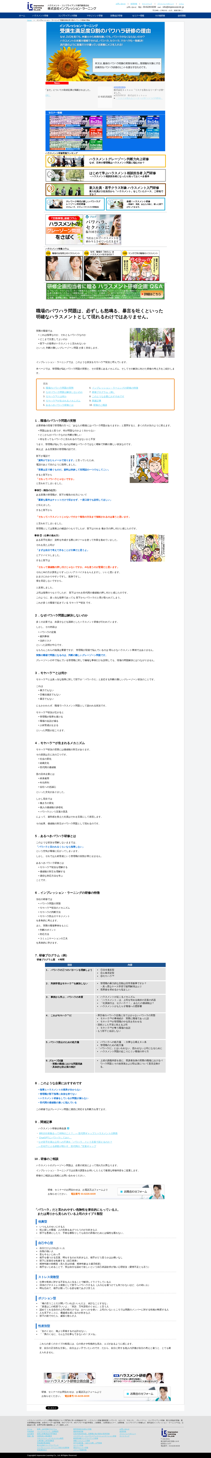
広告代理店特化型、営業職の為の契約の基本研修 (91, 1434)
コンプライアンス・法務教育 (48, 1431)
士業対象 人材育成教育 (45, 1441)
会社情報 (182, 15)
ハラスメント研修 (40, 15)
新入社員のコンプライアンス (48, 1445)
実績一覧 (30, 1436)
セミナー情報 (138, 15)
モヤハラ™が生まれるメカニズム (63, 400)
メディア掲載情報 (80, 1450)
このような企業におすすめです (108, 396)
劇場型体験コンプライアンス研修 (85, 1438)
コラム (181, 4)
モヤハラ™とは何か (56, 396)
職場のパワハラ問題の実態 (60, 388)
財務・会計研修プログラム (47, 1429)
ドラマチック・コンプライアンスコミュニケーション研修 (94, 1436)
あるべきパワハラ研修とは (60, 405)
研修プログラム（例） (103, 392)
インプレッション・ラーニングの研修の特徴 (115, 388)
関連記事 (96, 400)
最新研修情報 (78, 1431)
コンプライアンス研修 (67, 15)
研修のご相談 (100, 405)
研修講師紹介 (42, 1450)
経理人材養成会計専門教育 (47, 1434)
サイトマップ (147, 4)
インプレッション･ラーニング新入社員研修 (53, 1447)
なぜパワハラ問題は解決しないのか (64, 392)
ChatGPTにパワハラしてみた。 (55, 1137)
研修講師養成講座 (43, 1443)
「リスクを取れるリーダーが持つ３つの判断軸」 (72, 98)
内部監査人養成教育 (44, 1436)
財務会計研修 (116, 15)
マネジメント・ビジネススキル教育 (50, 1438)
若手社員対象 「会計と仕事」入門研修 (87, 1443)
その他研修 (160, 15)
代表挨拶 (30, 1431)
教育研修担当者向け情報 (82, 1429)
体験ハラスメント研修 (81, 1441)
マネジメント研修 (95, 15)
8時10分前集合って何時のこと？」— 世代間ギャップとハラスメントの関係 (78, 1133)
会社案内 (30, 1434)
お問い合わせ (121, 4)
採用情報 (134, 4)
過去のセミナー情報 (80, 1447)
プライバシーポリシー (165, 4)
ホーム (22, 15)
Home (29, 20)
